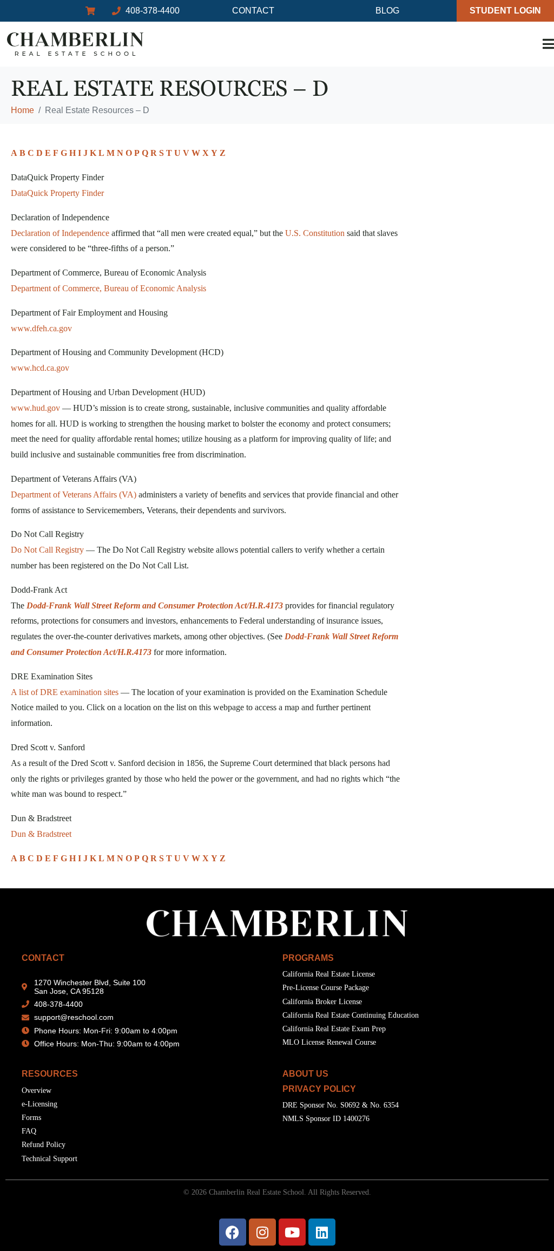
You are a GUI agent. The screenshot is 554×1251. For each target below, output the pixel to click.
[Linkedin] (321, 1232)
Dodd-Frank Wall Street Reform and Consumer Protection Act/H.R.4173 (155, 605)
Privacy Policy (319, 1088)
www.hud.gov (35, 407)
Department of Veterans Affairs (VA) (73, 494)
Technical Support (49, 1159)
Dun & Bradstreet (41, 834)
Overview (36, 1090)
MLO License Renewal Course (329, 1042)
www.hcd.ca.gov (40, 367)
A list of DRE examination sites (64, 692)
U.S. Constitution (315, 233)
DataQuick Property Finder (57, 193)
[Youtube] (292, 1232)
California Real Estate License (328, 974)
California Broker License (322, 1002)
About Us (305, 1073)
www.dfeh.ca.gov (41, 328)
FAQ (29, 1131)
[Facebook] (232, 1232)
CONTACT (43, 957)
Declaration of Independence (60, 233)
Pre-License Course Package (325, 988)
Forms (31, 1118)
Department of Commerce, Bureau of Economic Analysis (108, 288)
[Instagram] (262, 1232)
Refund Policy (43, 1145)
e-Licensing (39, 1104)
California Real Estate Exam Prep (334, 1029)
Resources (50, 1073)
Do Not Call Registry (47, 549)
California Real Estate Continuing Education (350, 1015)
